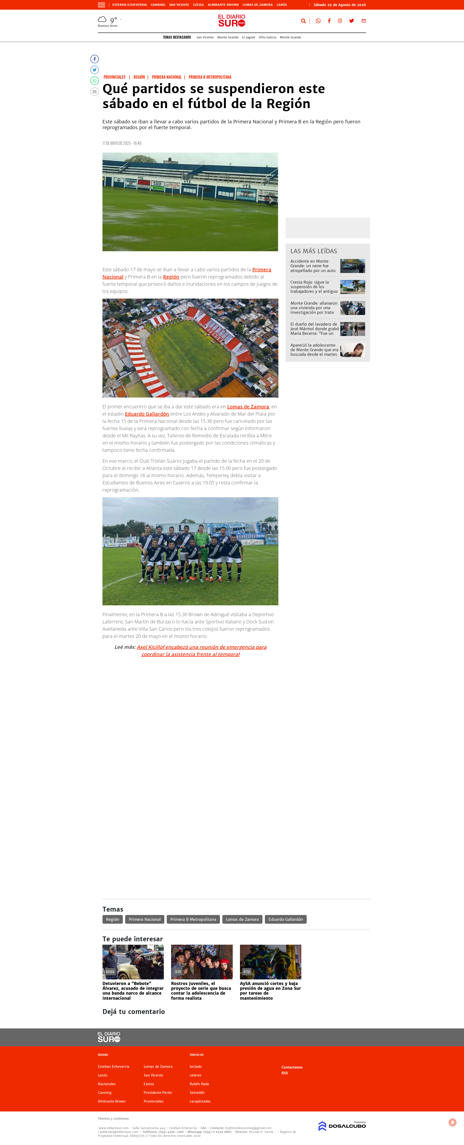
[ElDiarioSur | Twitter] (351, 21)
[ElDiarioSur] (109, 1040)
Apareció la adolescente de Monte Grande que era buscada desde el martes (314, 350)
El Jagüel (248, 37)
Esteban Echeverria (129, 4)
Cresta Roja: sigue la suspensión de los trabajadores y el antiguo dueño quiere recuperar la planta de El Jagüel (314, 291)
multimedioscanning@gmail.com (248, 1128)
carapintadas (200, 1101)
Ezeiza (198, 4)
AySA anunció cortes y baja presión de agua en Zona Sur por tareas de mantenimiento (270, 991)
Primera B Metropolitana (193, 919)
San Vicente (179, 4)
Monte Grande (228, 37)
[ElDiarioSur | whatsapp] (318, 21)
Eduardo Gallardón (147, 414)
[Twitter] (94, 70)
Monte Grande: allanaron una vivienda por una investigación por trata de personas (313, 310)
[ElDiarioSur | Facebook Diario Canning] (329, 21)
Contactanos (292, 1067)
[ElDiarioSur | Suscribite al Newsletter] (363, 21)
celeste (195, 1075)
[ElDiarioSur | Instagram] (340, 21)
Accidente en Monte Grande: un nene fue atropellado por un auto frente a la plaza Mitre (313, 268)
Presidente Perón (158, 1092)
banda (110, 971)
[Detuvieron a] (133, 978)
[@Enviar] (94, 91)
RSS (285, 1073)
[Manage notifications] (453, 1122)
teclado (196, 1066)
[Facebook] (94, 59)
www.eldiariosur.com (114, 1128)
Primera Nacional (145, 919)
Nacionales (107, 1084)
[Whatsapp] (94, 81)
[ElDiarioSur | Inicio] (361, 1055)
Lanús (282, 4)
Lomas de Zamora (258, 4)
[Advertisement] (236, 695)
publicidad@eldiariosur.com (119, 1132)
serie (178, 971)
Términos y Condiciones (113, 1118)
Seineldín (197, 1092)
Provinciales (154, 1101)
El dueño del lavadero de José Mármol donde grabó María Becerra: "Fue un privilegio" (314, 331)
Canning (158, 4)
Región (171, 276)
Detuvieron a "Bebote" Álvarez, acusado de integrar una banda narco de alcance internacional (133, 991)
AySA (247, 971)
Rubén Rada (199, 1084)
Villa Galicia (267, 37)
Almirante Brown (223, 4)
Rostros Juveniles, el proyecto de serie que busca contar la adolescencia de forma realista (201, 991)
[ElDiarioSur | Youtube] (333, 1037)
